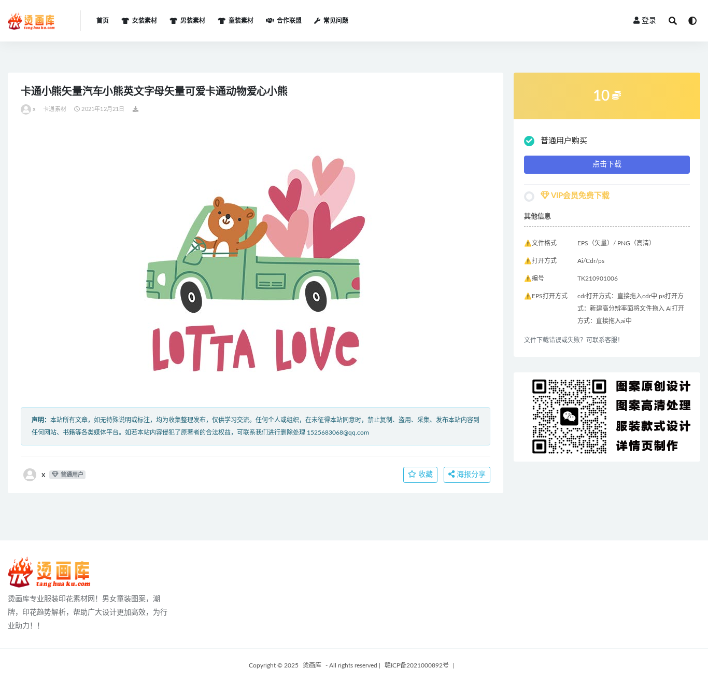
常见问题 (335, 21)
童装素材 (241, 21)
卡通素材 (54, 109)
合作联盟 (289, 21)
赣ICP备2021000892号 (417, 665)
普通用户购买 (564, 141)
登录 (649, 20)
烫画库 (312, 665)
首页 (102, 21)
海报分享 (470, 474)
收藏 (424, 474)
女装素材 (144, 21)
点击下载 (606, 164)
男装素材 (192, 21)
